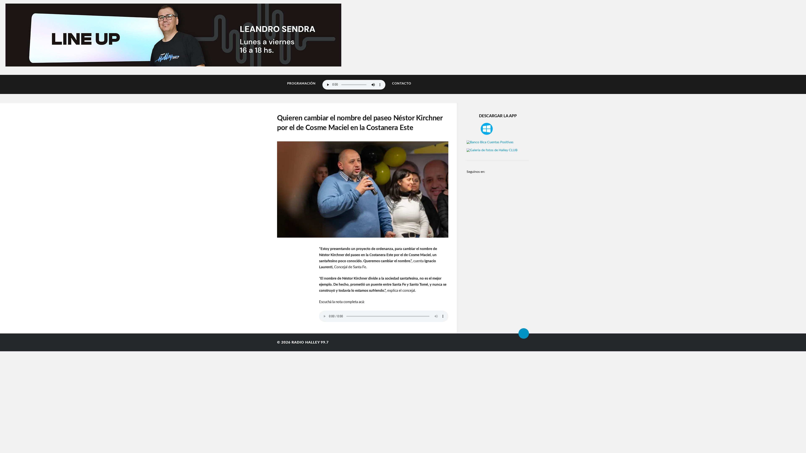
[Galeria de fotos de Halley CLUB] (492, 150)
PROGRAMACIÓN (301, 83)
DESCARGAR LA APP (498, 116)
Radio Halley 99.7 (310, 342)
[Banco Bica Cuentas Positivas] (490, 142)
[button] (23, 34)
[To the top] (523, 333)
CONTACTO (401, 83)
